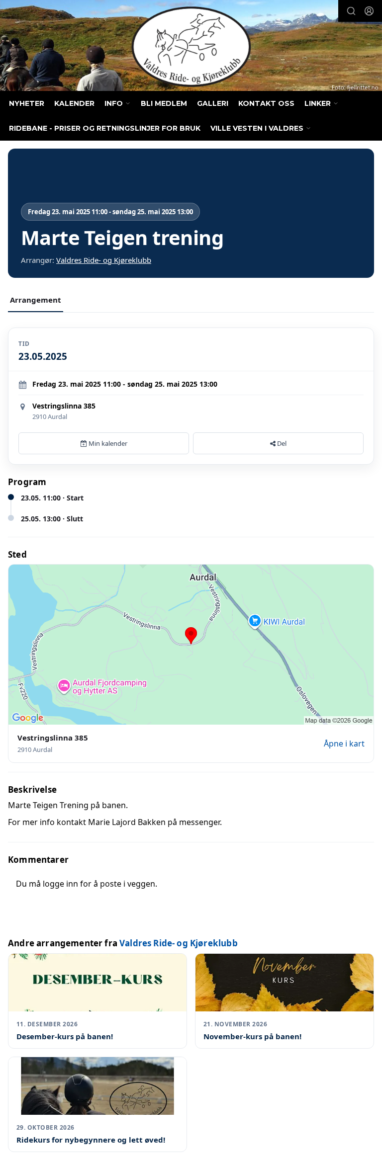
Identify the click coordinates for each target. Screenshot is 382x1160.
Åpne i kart (344, 743)
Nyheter (26, 103)
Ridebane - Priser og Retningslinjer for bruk (104, 128)
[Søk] (351, 11)
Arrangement (35, 300)
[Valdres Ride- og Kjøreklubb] (191, 46)
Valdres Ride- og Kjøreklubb (103, 260)
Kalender (74, 103)
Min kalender (107, 443)
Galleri (212, 103)
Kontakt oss (266, 103)
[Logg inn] (369, 11)
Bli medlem (164, 103)
